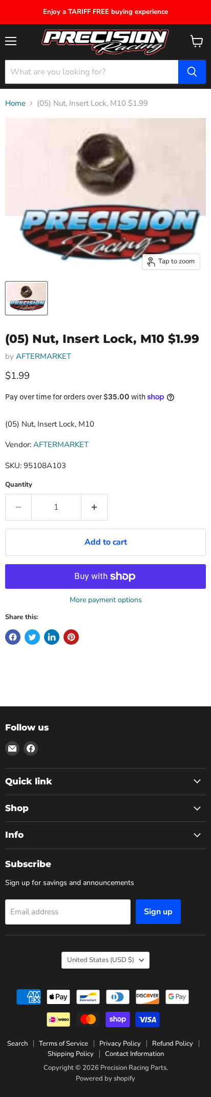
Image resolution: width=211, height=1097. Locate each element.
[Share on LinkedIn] (51, 637)
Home (15, 103)
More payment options (106, 600)
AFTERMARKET (43, 356)
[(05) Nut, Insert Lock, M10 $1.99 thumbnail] (26, 298)
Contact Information (134, 1053)
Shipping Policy (71, 1053)
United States (100, 960)
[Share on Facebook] (12, 637)
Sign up (158, 911)
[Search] (192, 72)
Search (17, 1043)
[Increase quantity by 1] (94, 507)
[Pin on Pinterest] (71, 637)
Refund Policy (172, 1043)
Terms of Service (63, 1043)
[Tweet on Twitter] (32, 637)
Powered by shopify (105, 1078)
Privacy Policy (120, 1043)
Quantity (18, 485)
